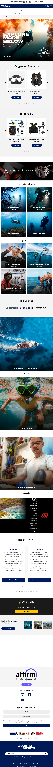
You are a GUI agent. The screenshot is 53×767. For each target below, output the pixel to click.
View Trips (39, 13)
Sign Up (26, 725)
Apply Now (26, 611)
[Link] (26, 40)
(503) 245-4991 (27, 10)
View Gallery (8, 628)
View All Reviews (26, 587)
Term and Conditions (24, 763)
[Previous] (5, 82)
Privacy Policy (16, 763)
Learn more (26, 684)
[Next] (47, 82)
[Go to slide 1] (7, 56)
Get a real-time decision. (26, 681)
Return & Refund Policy (35, 763)
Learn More (34, 532)
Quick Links (26, 753)
